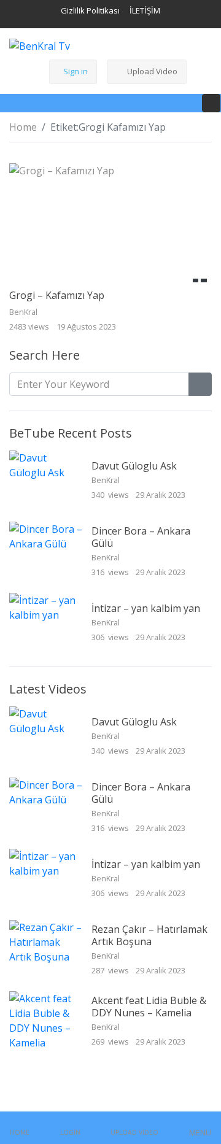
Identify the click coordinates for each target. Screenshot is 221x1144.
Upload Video (152, 71)
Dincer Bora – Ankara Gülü (140, 536)
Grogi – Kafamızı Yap (56, 295)
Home (23, 127)
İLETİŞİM (145, 10)
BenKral (106, 479)
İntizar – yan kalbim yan (145, 608)
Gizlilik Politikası (90, 10)
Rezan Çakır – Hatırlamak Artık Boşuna (149, 935)
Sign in (75, 71)
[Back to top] (36, 1072)
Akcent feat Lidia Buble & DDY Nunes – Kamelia (148, 1006)
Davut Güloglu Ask (134, 466)
